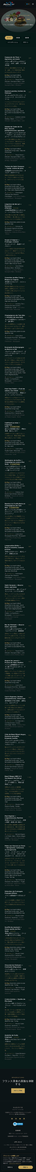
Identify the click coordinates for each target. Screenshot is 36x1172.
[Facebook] (15, 1118)
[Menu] (33, 4)
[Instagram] (11, 1118)
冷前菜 (18, 37)
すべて (9, 37)
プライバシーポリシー (15, 1163)
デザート (25, 42)
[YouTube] (20, 1118)
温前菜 (27, 37)
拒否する (10, 1167)
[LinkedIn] (24, 1118)
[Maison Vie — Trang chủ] (9, 4)
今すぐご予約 (18, 1090)
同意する (25, 1167)
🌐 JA (27, 4)
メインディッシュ (13, 42)
